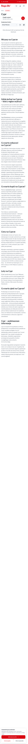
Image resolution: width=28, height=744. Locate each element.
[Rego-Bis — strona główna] (6, 6)
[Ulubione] (16, 6)
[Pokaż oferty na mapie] (24, 25)
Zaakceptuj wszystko (12, 736)
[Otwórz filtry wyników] (20, 25)
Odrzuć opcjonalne (19, 740)
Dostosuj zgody (7, 740)
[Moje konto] (20, 6)
